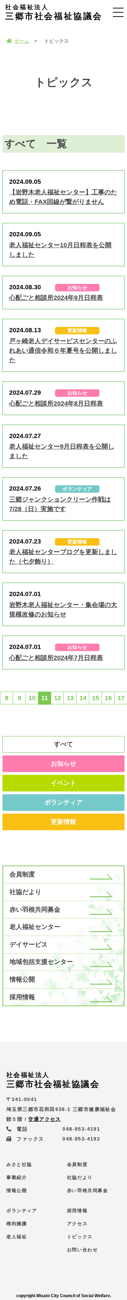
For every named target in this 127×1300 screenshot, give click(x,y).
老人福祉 (16, 1236)
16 (108, 697)
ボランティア (63, 802)
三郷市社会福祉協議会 (54, 12)
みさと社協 (19, 1164)
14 (82, 697)
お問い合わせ (82, 1249)
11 (44, 697)
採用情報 (22, 997)
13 (70, 697)
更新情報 (63, 821)
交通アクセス (44, 1119)
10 (32, 697)
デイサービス (29, 944)
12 (57, 697)
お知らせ (63, 763)
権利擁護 (16, 1223)
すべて (63, 744)
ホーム (21, 41)
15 (95, 697)
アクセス (77, 1223)
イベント (63, 782)
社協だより (25, 891)
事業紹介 (16, 1177)
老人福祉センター (35, 926)
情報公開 (22, 979)
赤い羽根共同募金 (35, 909)
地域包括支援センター (41, 961)
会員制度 (22, 874)
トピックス (80, 1236)
